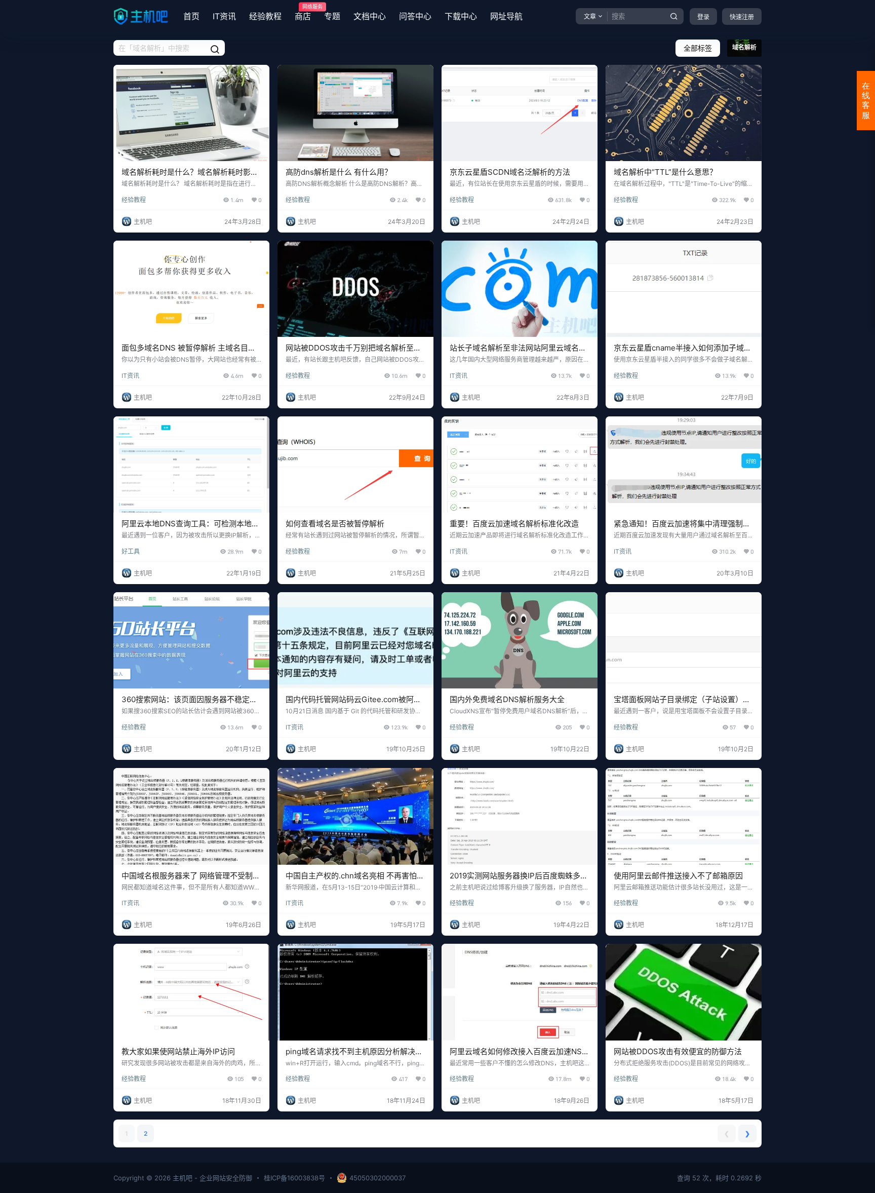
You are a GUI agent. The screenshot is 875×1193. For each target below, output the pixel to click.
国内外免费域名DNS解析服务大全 (507, 699)
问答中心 (415, 16)
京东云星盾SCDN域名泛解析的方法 (510, 172)
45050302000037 (377, 1178)
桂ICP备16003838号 (294, 1178)
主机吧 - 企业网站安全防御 (211, 1178)
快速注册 (742, 17)
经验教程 (265, 16)
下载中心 (461, 16)
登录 (703, 17)
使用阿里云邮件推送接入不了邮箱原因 (678, 875)
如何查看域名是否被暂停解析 (335, 523)
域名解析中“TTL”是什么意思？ (665, 172)
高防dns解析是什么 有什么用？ (339, 172)
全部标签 (698, 48)
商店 (303, 13)
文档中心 (369, 16)
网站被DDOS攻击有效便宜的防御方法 (678, 1051)
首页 (191, 16)
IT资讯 (224, 16)
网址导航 (506, 16)
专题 (332, 16)
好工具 (131, 551)
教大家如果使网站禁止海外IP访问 (178, 1051)
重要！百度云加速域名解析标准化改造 (514, 523)
